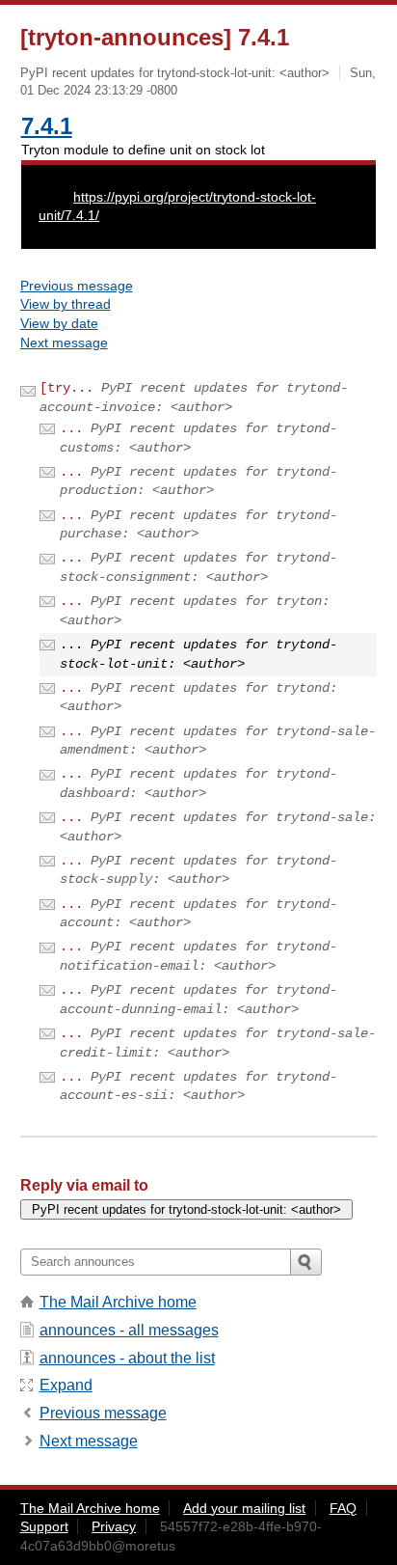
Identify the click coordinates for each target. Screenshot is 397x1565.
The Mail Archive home (118, 1302)
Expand (66, 1385)
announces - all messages (129, 1330)
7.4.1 (46, 126)
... (71, 428)
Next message (64, 342)
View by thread (65, 304)
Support (44, 1526)
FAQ (343, 1508)
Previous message (76, 285)
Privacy (114, 1526)
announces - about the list (127, 1358)
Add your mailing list (244, 1508)
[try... (66, 388)
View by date (59, 323)
